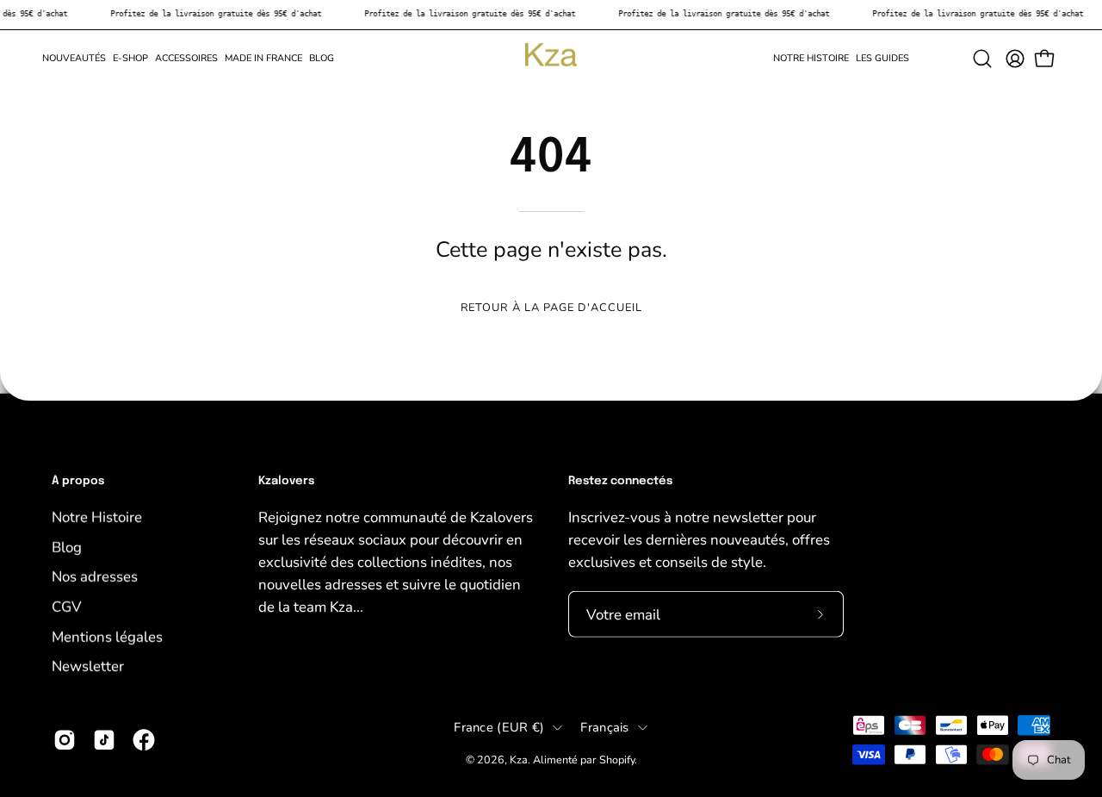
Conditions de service (737, 592)
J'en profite (697, 529)
